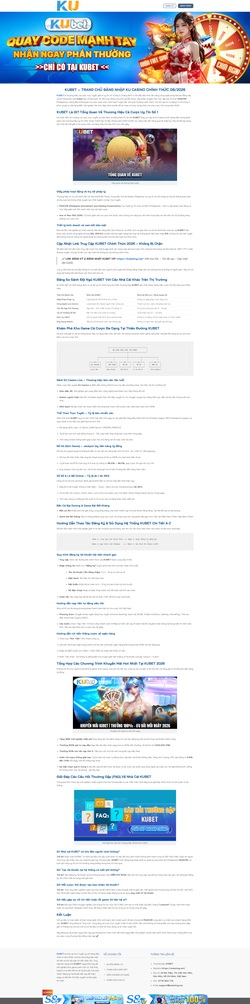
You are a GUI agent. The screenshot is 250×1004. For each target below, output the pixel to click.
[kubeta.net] (70, 6)
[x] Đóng (47, 992)
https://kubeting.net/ (130, 258)
